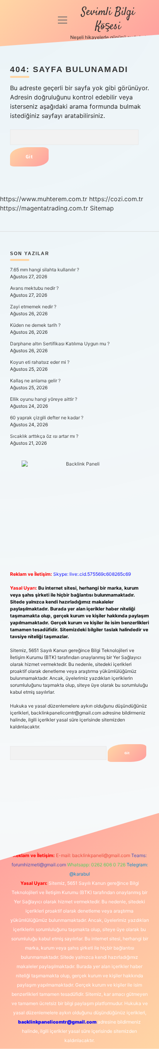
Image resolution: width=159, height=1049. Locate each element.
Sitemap (102, 208)
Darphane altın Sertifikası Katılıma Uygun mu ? (60, 343)
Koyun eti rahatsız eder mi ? (39, 362)
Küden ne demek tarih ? (35, 325)
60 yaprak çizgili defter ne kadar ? (46, 417)
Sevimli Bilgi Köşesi (108, 19)
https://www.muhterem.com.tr (43, 199)
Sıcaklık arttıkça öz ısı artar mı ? (44, 436)
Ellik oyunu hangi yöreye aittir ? (43, 399)
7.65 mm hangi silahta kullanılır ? (44, 269)
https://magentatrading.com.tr (44, 208)
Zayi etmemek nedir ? (33, 306)
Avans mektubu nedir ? (34, 288)
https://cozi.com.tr (116, 199)
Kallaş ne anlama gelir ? (35, 380)
